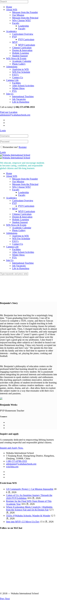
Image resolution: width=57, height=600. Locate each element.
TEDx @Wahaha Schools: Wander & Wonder (28, 515)
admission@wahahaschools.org (15, 115)
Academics (11, 31)
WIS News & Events (16, 58)
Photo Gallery (19, 64)
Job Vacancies (19, 99)
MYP (14, 42)
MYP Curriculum (26, 45)
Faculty (15, 23)
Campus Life (12, 80)
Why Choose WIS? (21, 20)
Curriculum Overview (22, 34)
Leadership (23, 26)
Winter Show (18, 88)
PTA (14, 91)
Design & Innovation (22, 50)
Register (23, 147)
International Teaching (23, 96)
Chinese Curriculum (21, 47)
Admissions (11, 66)
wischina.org (12, 466)
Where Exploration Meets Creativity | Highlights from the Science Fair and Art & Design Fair (29, 508)
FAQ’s (15, 74)
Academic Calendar (21, 61)
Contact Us (17, 77)
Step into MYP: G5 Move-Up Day (23, 521)
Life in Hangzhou (20, 102)
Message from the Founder (25, 12)
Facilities (16, 83)
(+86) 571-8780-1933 (16, 461)
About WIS (11, 9)
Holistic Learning (20, 53)
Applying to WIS (20, 69)
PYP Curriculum (26, 39)
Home (9, 7)
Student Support (20, 55)
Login (3, 130)
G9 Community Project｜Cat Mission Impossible (29, 489)
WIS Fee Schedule (21, 72)
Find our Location (8, 112)
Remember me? (10, 147)
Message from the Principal (25, 17)
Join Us (9, 93)
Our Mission (18, 15)
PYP (14, 36)
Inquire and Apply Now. (11, 448)
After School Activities (23, 85)
